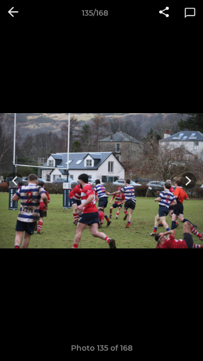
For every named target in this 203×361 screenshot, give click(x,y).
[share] (164, 13)
